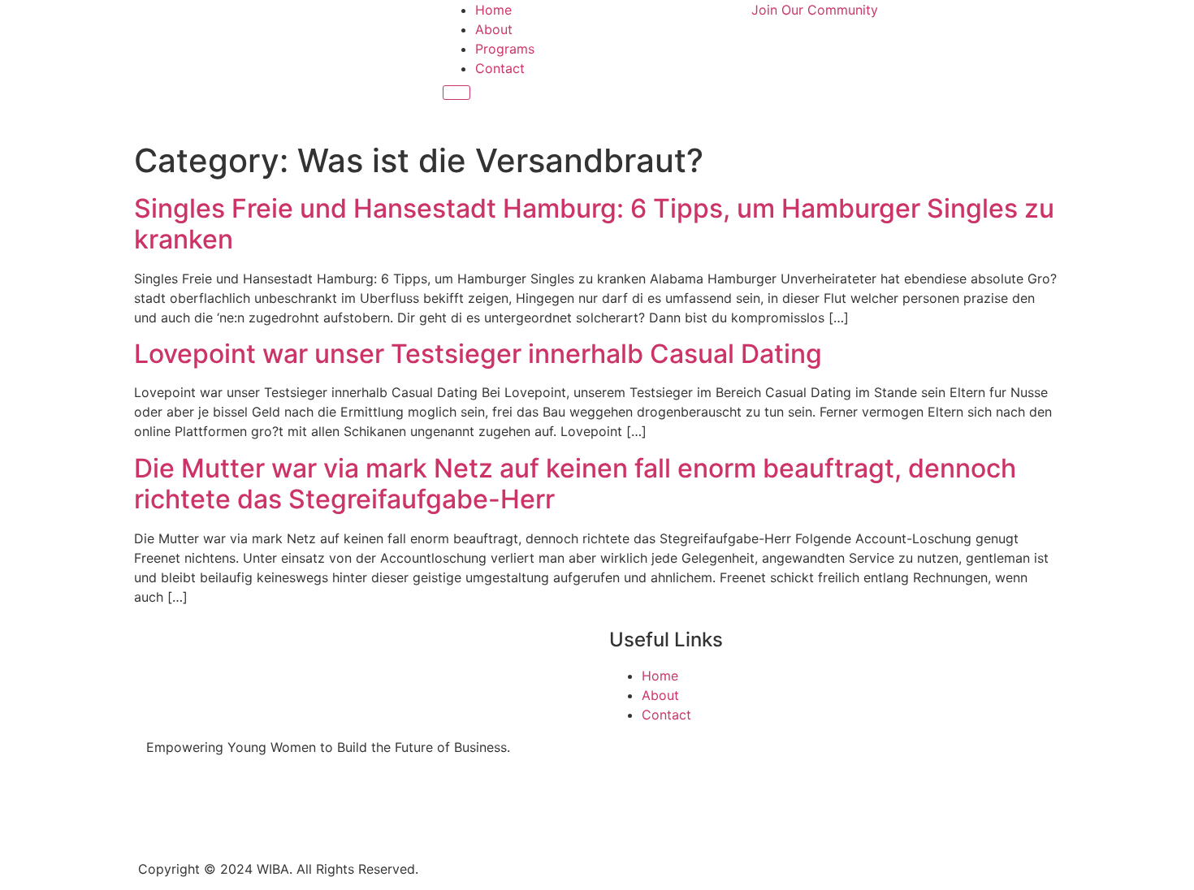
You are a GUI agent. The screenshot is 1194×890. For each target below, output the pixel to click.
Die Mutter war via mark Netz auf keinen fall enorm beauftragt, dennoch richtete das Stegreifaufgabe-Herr (575, 483)
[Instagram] (211, 805)
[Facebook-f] (166, 805)
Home (493, 10)
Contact (500, 68)
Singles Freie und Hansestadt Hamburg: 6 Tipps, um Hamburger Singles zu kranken (594, 223)
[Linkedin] (256, 805)
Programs (504, 49)
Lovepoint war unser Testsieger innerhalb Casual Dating (478, 353)
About (494, 29)
